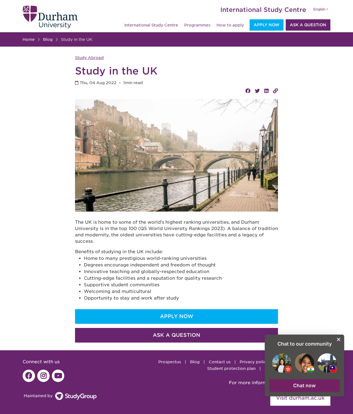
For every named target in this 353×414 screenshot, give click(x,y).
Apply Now (266, 25)
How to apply (230, 25)
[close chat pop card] (339, 339)
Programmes (197, 25)
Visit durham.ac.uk (300, 398)
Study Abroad (89, 57)
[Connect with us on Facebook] (29, 376)
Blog (195, 362)
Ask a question (308, 25)
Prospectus (169, 362)
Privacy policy (254, 362)
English (319, 9)
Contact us (220, 362)
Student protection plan (231, 368)
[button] (304, 385)
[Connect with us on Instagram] (43, 376)
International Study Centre (263, 9)
